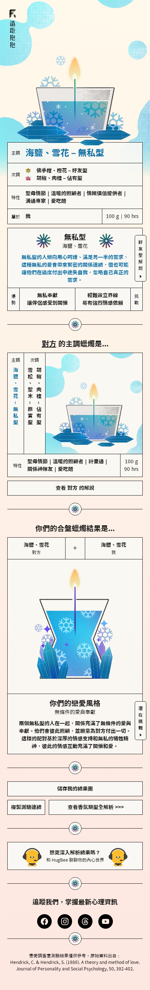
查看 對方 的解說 (75, 487)
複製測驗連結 (26, 807)
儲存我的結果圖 (75, 788)
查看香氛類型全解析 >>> (96, 807)
